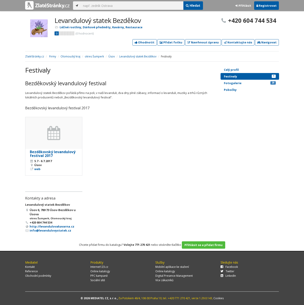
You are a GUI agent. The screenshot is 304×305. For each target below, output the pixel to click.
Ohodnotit (145, 42)
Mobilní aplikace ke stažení (172, 267)
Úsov (111, 56)
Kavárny (118, 27)
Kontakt (30, 267)
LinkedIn (230, 276)
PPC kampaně (99, 276)
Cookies (218, 298)
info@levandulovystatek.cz (50, 230)
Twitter (230, 271)
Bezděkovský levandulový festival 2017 (52, 153)
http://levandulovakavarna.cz (52, 226)
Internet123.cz (99, 267)
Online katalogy (100, 271)
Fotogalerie (249, 83)
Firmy (52, 56)
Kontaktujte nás (239, 42)
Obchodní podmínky (38, 276)
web (37, 169)
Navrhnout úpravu (204, 42)
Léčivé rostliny (70, 27)
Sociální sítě (97, 280)
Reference (31, 271)
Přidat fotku (172, 42)
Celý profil (231, 70)
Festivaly (249, 76)
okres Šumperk (94, 56)
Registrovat (267, 6)
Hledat (194, 5)
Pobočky (230, 90)
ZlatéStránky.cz (34, 56)
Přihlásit (244, 6)
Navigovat (269, 42)
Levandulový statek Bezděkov (137, 56)
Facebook (231, 267)
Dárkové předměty (97, 27)
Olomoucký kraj (70, 56)
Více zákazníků (164, 280)
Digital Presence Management (174, 276)
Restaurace (134, 27)
